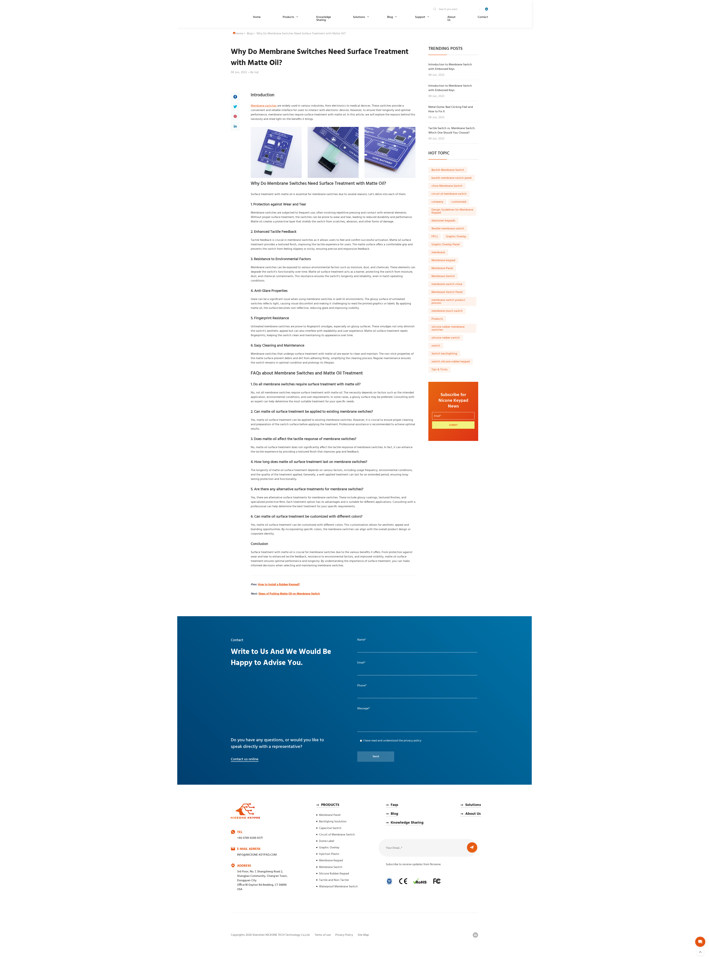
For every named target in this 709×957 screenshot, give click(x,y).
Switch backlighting (444, 353)
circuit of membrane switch (449, 194)
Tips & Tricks (439, 369)
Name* (361, 639)
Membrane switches (264, 105)
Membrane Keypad (331, 860)
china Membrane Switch (447, 186)
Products (288, 17)
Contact (483, 17)
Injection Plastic (329, 854)
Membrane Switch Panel (447, 292)
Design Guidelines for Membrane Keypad (452, 211)
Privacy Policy (344, 935)
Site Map (363, 935)
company (437, 201)
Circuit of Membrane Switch (337, 834)
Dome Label (326, 841)
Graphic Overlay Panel (445, 244)
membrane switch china (446, 284)
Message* (363, 708)
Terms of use (323, 935)
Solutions (359, 17)
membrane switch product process (448, 302)
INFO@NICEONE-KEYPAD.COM (257, 854)
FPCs (434, 236)
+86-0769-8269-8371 (250, 838)
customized (458, 201)
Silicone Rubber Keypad (334, 873)
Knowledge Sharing (323, 19)
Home (257, 17)
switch (435, 345)
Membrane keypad (443, 260)
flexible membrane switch (447, 228)
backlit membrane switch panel (451, 178)
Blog (390, 17)
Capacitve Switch (330, 828)
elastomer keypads (443, 220)
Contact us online (244, 759)
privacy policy (412, 740)
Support (420, 17)
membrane (438, 252)
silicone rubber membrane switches (448, 328)
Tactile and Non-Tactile (334, 880)
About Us (451, 19)
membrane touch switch (447, 311)
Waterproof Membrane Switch (338, 886)
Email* (361, 662)
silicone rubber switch (445, 337)
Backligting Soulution (333, 821)
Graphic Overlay (456, 236)
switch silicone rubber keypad (450, 361)
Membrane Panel (442, 268)
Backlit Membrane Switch (447, 170)
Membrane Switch (443, 276)
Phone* (362, 685)
